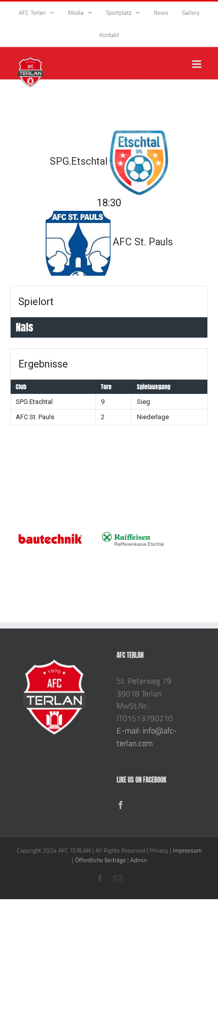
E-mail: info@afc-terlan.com (146, 736)
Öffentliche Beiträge (100, 860)
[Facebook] (121, 805)
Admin (138, 860)
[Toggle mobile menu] (197, 64)
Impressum (187, 850)
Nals (24, 327)
